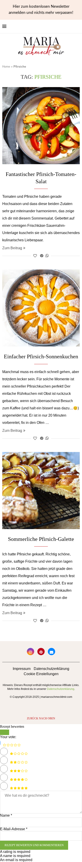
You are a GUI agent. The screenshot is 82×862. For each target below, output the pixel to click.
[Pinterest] (41, 651)
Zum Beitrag (12, 248)
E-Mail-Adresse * (13, 829)
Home (6, 66)
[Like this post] (35, 256)
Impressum (22, 669)
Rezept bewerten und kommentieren (34, 845)
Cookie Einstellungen (41, 674)
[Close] (4, 732)
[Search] (77, 26)
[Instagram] (30, 651)
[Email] (51, 651)
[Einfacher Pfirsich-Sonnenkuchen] (41, 308)
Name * (6, 815)
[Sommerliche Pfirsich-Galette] (41, 490)
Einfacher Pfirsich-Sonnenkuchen (41, 356)
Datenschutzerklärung (51, 669)
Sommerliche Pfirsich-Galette (41, 539)
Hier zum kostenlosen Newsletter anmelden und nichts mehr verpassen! (41, 10)
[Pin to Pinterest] (41, 256)
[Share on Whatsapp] (47, 256)
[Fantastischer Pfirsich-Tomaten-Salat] (41, 125)
